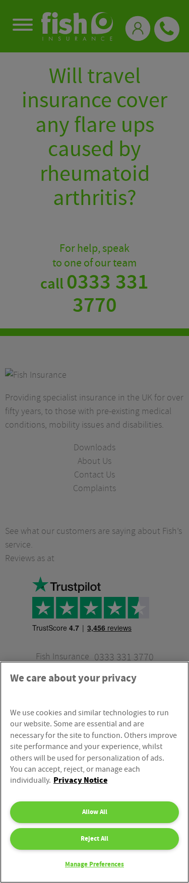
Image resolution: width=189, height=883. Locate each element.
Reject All (94, 838)
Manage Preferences (94, 864)
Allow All (94, 812)
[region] (94, 772)
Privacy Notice (80, 780)
